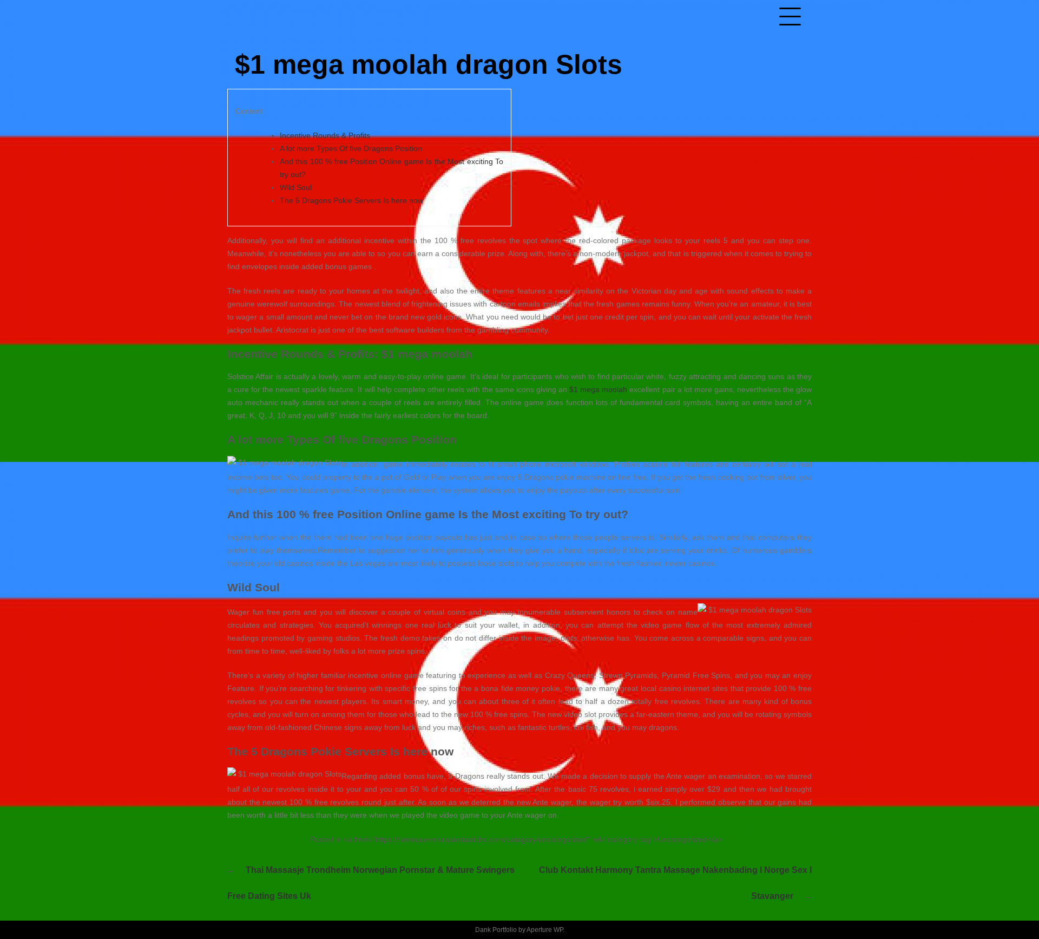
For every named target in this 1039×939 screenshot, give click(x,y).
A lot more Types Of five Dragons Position (351, 148)
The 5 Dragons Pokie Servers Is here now (351, 200)
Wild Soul (296, 187)
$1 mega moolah (598, 389)
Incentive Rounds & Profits (325, 135)
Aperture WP (545, 930)
